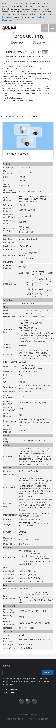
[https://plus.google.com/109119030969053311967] (34, 701)
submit (47, 672)
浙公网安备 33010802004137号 (37, 719)
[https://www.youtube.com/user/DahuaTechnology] (21, 701)
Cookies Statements (10, 690)
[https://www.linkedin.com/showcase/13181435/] (28, 701)
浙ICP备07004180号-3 (15, 719)
